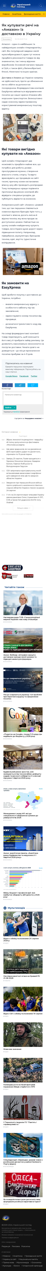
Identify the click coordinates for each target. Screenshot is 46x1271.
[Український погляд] (6, 1218)
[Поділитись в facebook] (7, 385)
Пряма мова (8, 1263)
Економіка (6, 39)
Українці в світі (9, 1259)
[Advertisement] (23, 539)
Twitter (34, 376)
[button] (4, 5)
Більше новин (22, 508)
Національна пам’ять (28, 1259)
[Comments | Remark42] (23, 406)
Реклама (16, 1246)
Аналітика (16, 14)
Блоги (17, 1266)
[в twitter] (32, 385)
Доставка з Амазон (11, 78)
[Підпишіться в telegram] (20, 385)
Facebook (24, 376)
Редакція (6, 1246)
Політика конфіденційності (10, 1237)
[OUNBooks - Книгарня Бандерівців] (23, 568)
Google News (11, 376)
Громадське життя (32, 14)
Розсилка (25, 1246)
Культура (7, 1266)
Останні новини (10, 432)
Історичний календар (33, 1266)
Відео (6, 943)
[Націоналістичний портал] (12, 576)
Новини (6, 14)
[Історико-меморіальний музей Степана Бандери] (34, 576)
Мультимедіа (9, 1166)
